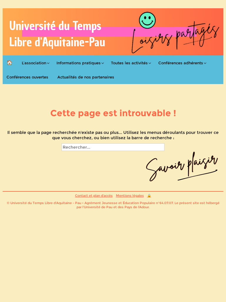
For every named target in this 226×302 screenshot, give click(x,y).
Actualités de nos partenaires (85, 77)
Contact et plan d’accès (94, 195)
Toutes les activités (129, 62)
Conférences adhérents (180, 62)
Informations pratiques (78, 62)
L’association (34, 62)
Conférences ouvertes (27, 77)
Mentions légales (130, 195)
